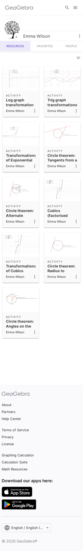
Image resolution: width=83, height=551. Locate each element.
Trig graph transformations (62, 102)
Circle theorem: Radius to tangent (61, 271)
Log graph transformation (20, 102)
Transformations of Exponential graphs (21, 160)
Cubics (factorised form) (57, 215)
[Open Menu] (75, 7)
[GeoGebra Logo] (19, 8)
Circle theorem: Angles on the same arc (20, 326)
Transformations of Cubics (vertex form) (21, 271)
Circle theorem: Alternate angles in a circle (20, 217)
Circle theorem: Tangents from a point (62, 160)
